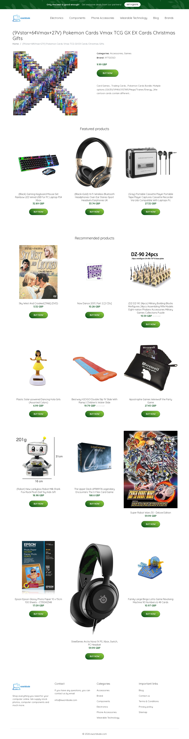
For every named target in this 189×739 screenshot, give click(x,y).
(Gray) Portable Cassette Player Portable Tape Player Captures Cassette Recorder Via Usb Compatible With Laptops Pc (150, 197)
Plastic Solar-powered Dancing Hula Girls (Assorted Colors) (38, 401)
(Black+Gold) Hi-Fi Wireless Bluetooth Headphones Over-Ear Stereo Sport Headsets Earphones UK (94, 197)
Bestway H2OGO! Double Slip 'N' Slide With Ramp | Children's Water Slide (94, 401)
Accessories (116, 53)
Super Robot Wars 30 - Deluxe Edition (150, 512)
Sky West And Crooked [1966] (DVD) (38, 303)
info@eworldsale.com (66, 700)
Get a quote (132, 4)
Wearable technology (133, 18)
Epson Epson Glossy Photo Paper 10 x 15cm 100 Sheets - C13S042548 (38, 601)
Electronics (56, 18)
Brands (169, 18)
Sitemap (143, 712)
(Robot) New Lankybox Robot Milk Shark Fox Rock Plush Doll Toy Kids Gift (38, 490)
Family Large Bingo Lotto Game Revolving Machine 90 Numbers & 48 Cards (150, 601)
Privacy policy (146, 706)
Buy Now (107, 73)
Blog (156, 18)
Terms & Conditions (149, 701)
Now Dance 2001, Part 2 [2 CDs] (94, 303)
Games (127, 53)
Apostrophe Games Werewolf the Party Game (150, 401)
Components (77, 18)
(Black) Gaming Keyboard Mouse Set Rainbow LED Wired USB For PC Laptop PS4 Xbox (38, 197)
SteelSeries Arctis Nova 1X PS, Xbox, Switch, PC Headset (94, 643)
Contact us (144, 695)
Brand (100, 695)
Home (16, 43)
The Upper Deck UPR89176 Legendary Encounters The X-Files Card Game (94, 490)
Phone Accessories (107, 712)
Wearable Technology (108, 717)
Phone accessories (102, 18)
